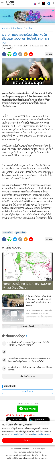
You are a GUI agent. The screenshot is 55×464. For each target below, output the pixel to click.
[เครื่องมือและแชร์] (53, 3)
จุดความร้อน (20, 232)
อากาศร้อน (7, 232)
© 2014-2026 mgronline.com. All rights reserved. (27, 458)
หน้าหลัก (5, 28)
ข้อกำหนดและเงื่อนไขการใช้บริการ (27, 452)
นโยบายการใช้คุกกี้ (38, 448)
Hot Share (29, 28)
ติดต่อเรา (45, 455)
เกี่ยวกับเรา (36, 455)
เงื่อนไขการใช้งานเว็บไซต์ (18, 434)
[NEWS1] (43, 3)
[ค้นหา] (39, 3)
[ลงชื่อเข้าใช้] (48, 3)
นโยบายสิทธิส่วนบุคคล (41, 434)
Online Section (17, 28)
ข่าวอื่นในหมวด (27, 376)
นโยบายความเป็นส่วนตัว (19, 448)
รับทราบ (27, 440)
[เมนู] (2, 3)
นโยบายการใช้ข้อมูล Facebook (18, 455)
